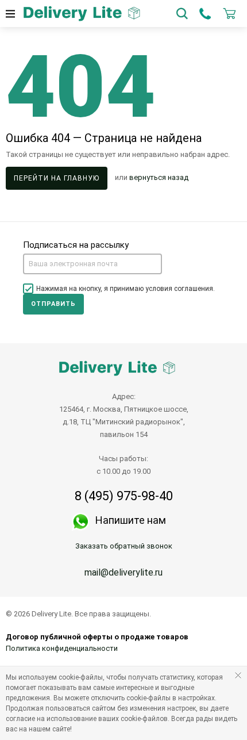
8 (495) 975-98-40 (124, 496)
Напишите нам (130, 520)
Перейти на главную (56, 178)
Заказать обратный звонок (123, 546)
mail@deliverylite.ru (123, 572)
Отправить (53, 304)
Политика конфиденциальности (62, 648)
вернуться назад (158, 178)
